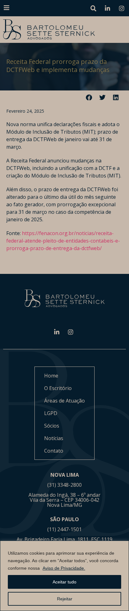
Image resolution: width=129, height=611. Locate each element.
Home (51, 375)
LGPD (50, 413)
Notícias (53, 438)
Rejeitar (64, 598)
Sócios (51, 425)
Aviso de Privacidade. (64, 568)
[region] (64, 576)
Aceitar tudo (64, 581)
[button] (89, 97)
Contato (53, 450)
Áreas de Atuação (64, 400)
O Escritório (58, 388)
